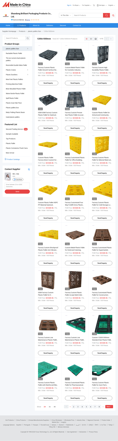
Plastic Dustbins (11, 74)
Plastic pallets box (12, 107)
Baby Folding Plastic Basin (15, 112)
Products (22, 25)
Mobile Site (55, 422)
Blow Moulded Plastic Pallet (16, 89)
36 (50, 407)
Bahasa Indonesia (63, 427)
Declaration (82, 432)
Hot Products (9, 420)
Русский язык (45, 425)
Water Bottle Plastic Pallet (15, 93)
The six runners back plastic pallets (16, 59)
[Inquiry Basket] (94, 5)
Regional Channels (93, 420)
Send (17, 191)
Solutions (49, 25)
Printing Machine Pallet (14, 84)
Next (108, 406)
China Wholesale (56, 420)
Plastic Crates (11, 70)
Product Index (106, 420)
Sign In (69, 5)
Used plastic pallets (13, 117)
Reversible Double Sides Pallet (16, 65)
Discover (63, 25)
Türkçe (110, 425)
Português (27, 425)
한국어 (84, 425)
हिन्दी (96, 425)
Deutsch (61, 425)
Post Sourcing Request (113, 15)
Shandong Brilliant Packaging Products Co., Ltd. (31, 15)
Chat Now (19, 179)
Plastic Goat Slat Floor (14, 103)
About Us (36, 25)
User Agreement (72, 432)
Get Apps (102, 5)
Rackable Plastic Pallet (14, 53)
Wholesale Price (69, 420)
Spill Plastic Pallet (12, 98)
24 (45, 407)
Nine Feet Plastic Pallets (14, 79)
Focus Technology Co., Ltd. (43, 432)
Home (8, 25)
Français (35, 425)
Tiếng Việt (52, 427)
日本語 (91, 425)
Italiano (54, 425)
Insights (63, 422)
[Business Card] (29, 169)
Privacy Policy (93, 432)
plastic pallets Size (12, 48)
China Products (21, 420)
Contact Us (77, 25)
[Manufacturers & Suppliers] (17, 4)
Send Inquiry (48, 83)
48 (55, 407)
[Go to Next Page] (111, 38)
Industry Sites (81, 420)
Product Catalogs (13, 159)
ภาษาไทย (103, 425)
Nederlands (69, 425)
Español (18, 425)
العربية (78, 425)
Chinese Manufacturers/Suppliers (38, 420)
